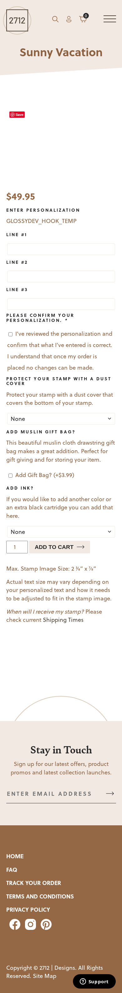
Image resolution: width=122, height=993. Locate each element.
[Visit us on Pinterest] (45, 928)
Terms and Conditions (40, 896)
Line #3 (17, 289)
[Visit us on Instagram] (30, 928)
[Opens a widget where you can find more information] (94, 982)
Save (19, 114)
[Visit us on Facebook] (14, 928)
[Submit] (110, 793)
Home (14, 856)
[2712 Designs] (17, 20)
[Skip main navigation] (110, 20)
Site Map (44, 976)
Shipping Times (63, 620)
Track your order (33, 883)
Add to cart (54, 547)
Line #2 (17, 262)
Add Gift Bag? (44, 475)
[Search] (55, 20)
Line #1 (16, 234)
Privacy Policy (28, 909)
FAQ (11, 869)
